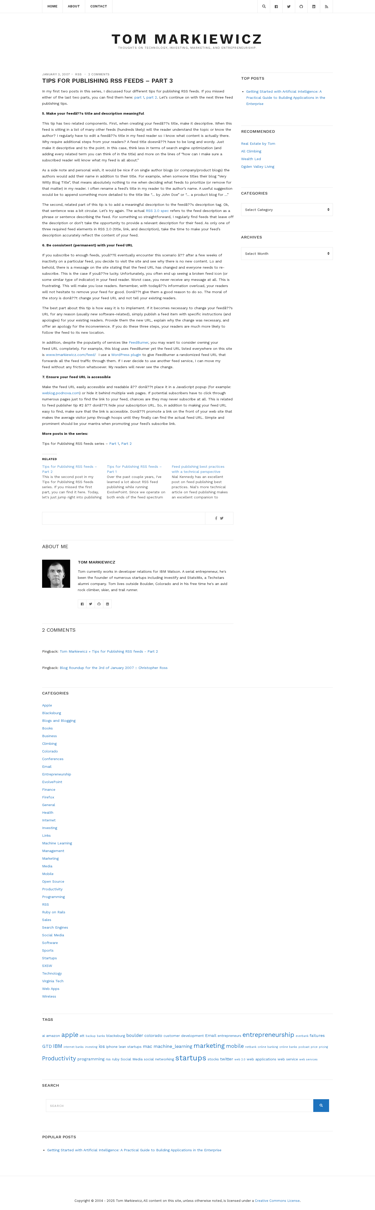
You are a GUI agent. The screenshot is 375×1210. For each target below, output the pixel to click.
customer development (184, 1036)
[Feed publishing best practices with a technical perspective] (204, 482)
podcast (303, 1047)
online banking (268, 1047)
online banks (288, 1047)
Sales (46, 920)
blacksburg (115, 1036)
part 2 (151, 97)
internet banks (74, 1047)
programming (91, 1059)
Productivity (52, 889)
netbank (250, 1047)
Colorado (50, 751)
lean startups (130, 1047)
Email (47, 766)
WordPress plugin (126, 355)
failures (317, 1035)
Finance (48, 789)
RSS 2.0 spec (157, 211)
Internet (49, 820)
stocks (213, 1059)
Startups (49, 958)
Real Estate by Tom (258, 143)
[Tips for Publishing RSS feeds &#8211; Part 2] (74, 482)
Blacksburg (51, 713)
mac (147, 1046)
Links (46, 835)
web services (308, 1059)
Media (47, 866)
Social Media (53, 935)
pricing (323, 1047)
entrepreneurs (229, 1036)
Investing (49, 828)
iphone (112, 1047)
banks (101, 1036)
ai (43, 1036)
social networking (159, 1059)
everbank (302, 1036)
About (74, 6)
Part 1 (114, 443)
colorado (153, 1035)
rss (108, 1059)
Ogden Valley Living (257, 166)
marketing (209, 1045)
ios (102, 1046)
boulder (134, 1035)
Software (50, 943)
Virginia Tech (53, 981)
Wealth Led (251, 159)
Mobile (48, 874)
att (82, 1036)
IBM (57, 1046)
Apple (47, 705)
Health (47, 812)
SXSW (47, 966)
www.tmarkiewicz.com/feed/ (71, 355)
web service (288, 1059)
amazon (53, 1036)
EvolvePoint (52, 782)
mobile (235, 1046)
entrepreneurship (268, 1034)
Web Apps (50, 989)
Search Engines (55, 927)
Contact (98, 6)
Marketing (50, 858)
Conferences (53, 759)
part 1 (139, 97)
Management (53, 851)
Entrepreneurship (56, 774)
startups (190, 1057)
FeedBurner (138, 342)
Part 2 (126, 443)
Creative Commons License (277, 1201)
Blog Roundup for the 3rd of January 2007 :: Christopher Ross (114, 668)
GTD (47, 1046)
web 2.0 (239, 1059)
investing (91, 1047)
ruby (115, 1059)
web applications (261, 1059)
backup (91, 1036)
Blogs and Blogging (59, 720)
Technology (52, 973)
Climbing (49, 743)
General (48, 805)
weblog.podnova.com (60, 393)
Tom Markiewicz (187, 39)
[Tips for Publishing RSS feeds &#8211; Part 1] (139, 482)
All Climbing (251, 151)
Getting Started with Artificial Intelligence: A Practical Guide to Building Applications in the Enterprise (285, 97)
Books (47, 728)
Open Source (53, 881)
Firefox (48, 797)
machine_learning (173, 1046)
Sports (48, 950)
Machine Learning (57, 843)
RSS (78, 74)
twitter (226, 1059)
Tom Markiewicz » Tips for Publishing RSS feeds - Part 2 (109, 651)
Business (49, 736)
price (314, 1047)
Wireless (49, 996)
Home (52, 6)
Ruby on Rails (53, 912)
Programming (53, 897)
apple (69, 1034)
